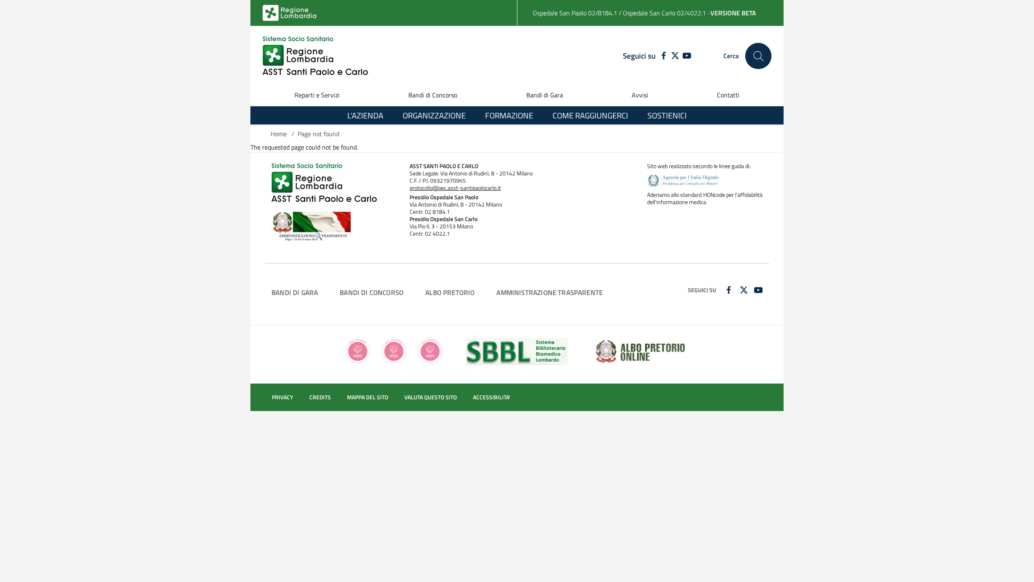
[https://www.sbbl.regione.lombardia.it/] (517, 351)
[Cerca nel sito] (758, 56)
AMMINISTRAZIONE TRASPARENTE (549, 292)
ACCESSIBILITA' (491, 397)
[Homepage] (315, 56)
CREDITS (320, 397)
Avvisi (640, 95)
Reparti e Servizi (317, 95)
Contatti (728, 95)
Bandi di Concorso (432, 95)
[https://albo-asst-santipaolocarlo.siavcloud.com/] (640, 351)
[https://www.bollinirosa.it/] (394, 351)
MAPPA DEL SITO (367, 397)
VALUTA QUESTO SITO (430, 397)
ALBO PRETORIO (450, 292)
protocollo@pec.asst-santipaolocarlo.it (455, 187)
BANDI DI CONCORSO (372, 292)
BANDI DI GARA (294, 292)
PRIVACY (282, 397)
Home (279, 134)
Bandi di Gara (544, 95)
